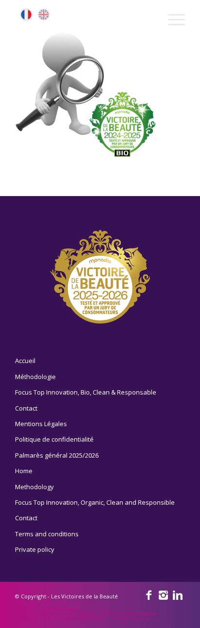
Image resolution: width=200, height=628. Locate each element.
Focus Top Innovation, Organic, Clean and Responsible (95, 502)
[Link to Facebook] (148, 594)
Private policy (34, 549)
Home (24, 470)
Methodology (34, 486)
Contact (26, 408)
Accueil (25, 360)
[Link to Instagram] (163, 594)
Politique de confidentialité (54, 439)
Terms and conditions (47, 533)
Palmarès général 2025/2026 (57, 455)
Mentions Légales (41, 423)
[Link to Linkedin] (177, 594)
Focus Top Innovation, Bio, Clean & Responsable (85, 392)
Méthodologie (35, 376)
